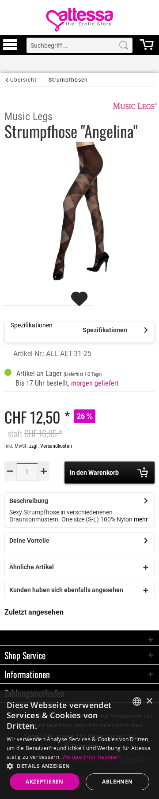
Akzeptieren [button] (44, 781)
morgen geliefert (95, 383)
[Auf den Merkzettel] (80, 302)
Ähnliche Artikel (31, 566)
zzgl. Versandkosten (50, 446)
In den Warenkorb (94, 472)
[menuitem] (10, 45)
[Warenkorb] (146, 48)
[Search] (123, 45)
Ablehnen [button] (117, 781)
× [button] (149, 701)
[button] (79, 765)
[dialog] (79, 744)
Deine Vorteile (29, 540)
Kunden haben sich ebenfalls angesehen (66, 589)
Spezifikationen (105, 330)
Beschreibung (28, 500)
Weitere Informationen (91, 757)
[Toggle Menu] (10, 48)
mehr (141, 519)
